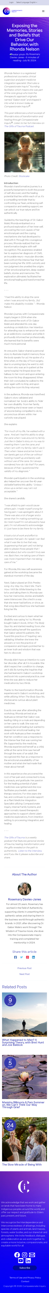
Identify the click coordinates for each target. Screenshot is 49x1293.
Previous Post (24, 968)
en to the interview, (32, 851)
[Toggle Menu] (36, 3)
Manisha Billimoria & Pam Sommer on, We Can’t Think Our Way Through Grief (23, 1105)
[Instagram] (24, 1255)
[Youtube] (21, 1261)
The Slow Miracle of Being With (22, 1164)
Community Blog (9, 1048)
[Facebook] (15, 957)
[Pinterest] (27, 957)
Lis (19, 851)
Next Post (24, 974)
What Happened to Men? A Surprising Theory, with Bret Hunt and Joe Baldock (23, 1042)
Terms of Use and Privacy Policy (25, 1278)
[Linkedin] (33, 957)
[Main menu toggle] (43, 11)
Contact (25, 1281)
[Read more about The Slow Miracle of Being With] (24, 1139)
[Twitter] (21, 957)
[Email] (32, 1255)
